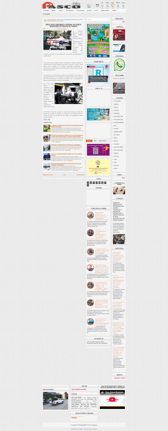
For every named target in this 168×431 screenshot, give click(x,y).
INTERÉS (61, 10)
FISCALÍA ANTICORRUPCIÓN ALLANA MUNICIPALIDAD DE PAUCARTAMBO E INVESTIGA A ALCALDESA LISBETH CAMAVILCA (97, 234)
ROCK (115, 162)
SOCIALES (116, 165)
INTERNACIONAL (46, 14)
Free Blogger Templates (82, 429)
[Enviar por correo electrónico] (44, 119)
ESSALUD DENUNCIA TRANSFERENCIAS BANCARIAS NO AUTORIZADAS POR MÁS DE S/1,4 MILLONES (102, 322)
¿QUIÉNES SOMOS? (105, 10)
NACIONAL (116, 144)
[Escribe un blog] (46, 119)
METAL (115, 138)
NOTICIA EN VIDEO (80, 10)
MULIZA (116, 141)
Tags (95, 140)
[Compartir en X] (47, 119)
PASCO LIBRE (83, 425)
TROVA (115, 168)
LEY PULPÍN (117, 135)
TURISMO (54, 10)
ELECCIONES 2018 (118, 119)
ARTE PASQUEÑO (70, 10)
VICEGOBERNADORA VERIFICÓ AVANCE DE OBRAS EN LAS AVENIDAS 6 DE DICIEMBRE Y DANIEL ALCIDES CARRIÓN (119, 352)
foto (115, 125)
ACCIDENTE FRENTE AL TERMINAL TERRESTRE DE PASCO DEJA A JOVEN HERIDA (119, 305)
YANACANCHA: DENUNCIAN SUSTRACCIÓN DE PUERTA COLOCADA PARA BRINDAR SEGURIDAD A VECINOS (118, 257)
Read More (67, 132)
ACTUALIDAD (46, 10)
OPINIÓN (114, 10)
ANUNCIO (116, 104)
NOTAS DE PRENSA (52, 19)
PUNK (115, 159)
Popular (89, 140)
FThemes (95, 429)
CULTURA (116, 110)
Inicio (65, 174)
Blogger (95, 425)
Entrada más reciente (48, 174)
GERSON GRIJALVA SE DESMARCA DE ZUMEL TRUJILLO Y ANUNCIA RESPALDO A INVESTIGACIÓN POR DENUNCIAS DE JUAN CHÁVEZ (97, 304)
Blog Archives (102, 140)
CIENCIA (116, 107)
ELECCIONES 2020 (118, 116)
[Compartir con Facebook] (49, 119)
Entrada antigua (80, 174)
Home (45, 19)
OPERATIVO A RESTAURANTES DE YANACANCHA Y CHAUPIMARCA (66, 144)
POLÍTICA (96, 10)
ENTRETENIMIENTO (119, 122)
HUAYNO (116, 129)
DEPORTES (89, 10)
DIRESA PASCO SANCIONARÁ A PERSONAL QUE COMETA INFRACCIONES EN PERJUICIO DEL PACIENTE (63, 25)
